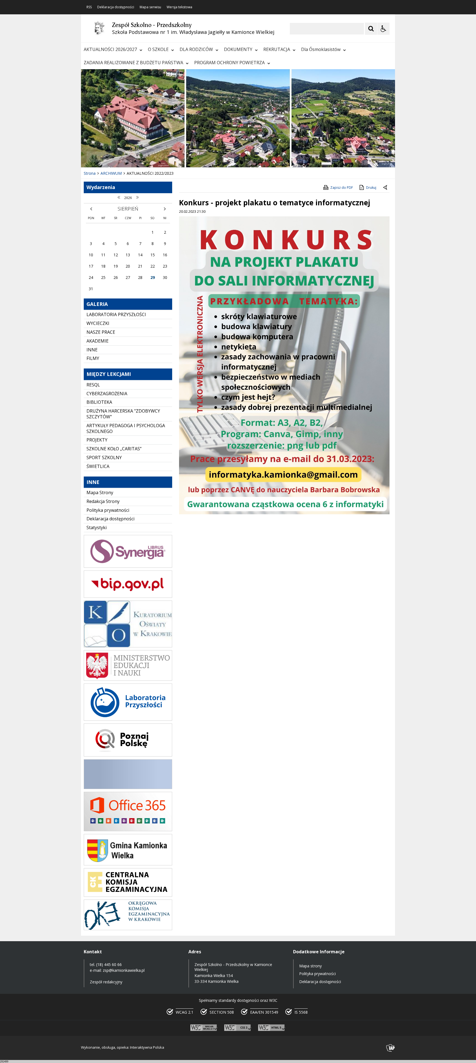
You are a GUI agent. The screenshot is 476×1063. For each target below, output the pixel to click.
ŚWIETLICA (97, 466)
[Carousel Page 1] (134, 156)
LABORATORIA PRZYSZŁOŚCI (116, 314)
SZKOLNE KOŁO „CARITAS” (114, 449)
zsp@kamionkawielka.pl (124, 970)
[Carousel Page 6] (160, 156)
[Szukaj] (371, 29)
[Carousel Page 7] (166, 156)
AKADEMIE (97, 341)
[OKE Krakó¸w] (128, 928)
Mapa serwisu (150, 7)
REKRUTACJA (276, 49)
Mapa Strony (99, 492)
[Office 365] (128, 829)
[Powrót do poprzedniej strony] (386, 187)
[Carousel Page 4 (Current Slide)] (150, 156)
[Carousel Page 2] (140, 156)
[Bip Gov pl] (128, 596)
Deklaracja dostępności (115, 7)
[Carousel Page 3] (145, 156)
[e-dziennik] (128, 566)
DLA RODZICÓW (196, 49)
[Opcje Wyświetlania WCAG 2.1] (383, 29)
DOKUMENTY (238, 49)
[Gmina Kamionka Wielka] (128, 863)
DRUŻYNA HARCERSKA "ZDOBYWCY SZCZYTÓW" (123, 414)
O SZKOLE (158, 49)
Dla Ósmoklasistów (320, 49)
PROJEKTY (96, 440)
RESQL (93, 385)
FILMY (92, 358)
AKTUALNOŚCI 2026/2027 (110, 49)
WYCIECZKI (97, 323)
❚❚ (92, 156)
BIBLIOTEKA (99, 402)
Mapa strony (310, 965)
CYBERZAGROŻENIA (106, 394)
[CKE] (128, 895)
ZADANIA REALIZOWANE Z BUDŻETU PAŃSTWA (133, 63)
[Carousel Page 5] (155, 156)
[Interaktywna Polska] (390, 1048)
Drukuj (371, 187)
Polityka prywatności (107, 510)
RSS (89, 7)
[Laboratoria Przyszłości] (128, 719)
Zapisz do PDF (341, 187)
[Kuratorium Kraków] (128, 645)
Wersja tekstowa (179, 7)
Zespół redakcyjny (106, 981)
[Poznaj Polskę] (128, 755)
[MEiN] (128, 679)
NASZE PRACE (100, 332)
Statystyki (96, 527)
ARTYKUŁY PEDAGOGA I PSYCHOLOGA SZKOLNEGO (125, 428)
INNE (92, 350)
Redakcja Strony (103, 501)
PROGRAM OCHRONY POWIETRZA (229, 63)
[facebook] (128, 787)
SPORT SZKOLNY (104, 457)
